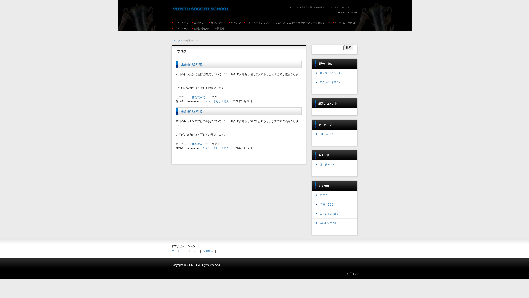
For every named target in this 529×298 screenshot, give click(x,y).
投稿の (326, 204)
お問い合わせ (201, 28)
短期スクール (218, 22)
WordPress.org (328, 223)
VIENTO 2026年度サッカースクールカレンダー (303, 22)
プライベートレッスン (258, 22)
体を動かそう (200, 97)
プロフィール (181, 28)
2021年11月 (327, 134)
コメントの (329, 213)
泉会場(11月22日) (191, 64)
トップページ (181, 22)
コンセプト (200, 22)
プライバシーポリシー (185, 251)
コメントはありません (215, 101)
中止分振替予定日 (345, 22)
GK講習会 (219, 28)
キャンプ (236, 22)
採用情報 (208, 251)
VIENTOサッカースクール (200, 8)
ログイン (325, 195)
